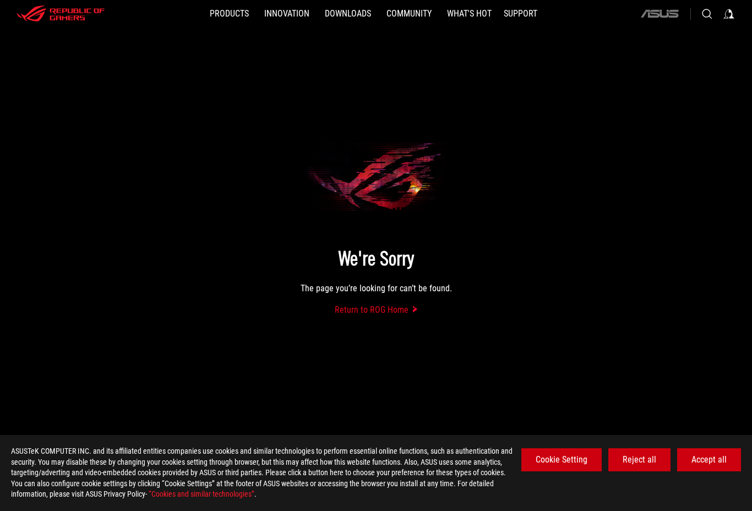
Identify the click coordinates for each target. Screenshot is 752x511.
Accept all (709, 459)
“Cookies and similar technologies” (201, 494)
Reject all (639, 459)
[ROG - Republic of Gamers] (61, 14)
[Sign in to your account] (728, 14)
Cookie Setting (561, 459)
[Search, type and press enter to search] (706, 14)
